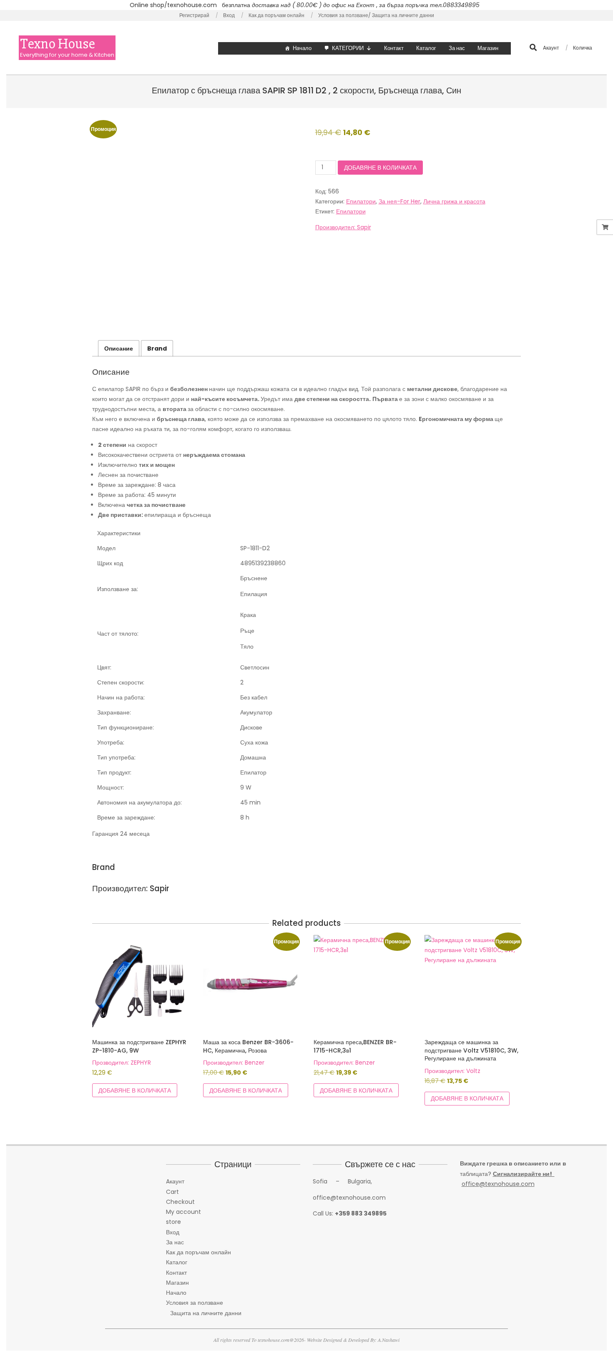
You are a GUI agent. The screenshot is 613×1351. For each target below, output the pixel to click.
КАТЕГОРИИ (348, 48)
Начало (302, 48)
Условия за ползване (194, 1302)
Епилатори (361, 201)
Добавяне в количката (380, 167)
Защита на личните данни (205, 1313)
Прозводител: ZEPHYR (121, 1062)
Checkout (180, 1202)
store (173, 1222)
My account (183, 1212)
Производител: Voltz (452, 1071)
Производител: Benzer (233, 1062)
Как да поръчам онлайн (198, 1252)
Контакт (394, 48)
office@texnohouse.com (498, 1184)
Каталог (426, 48)
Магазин (487, 48)
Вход (172, 1232)
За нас (457, 48)
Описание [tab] (118, 348)
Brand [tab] (157, 348)
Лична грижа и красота (454, 201)
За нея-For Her (399, 201)
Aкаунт (175, 1181)
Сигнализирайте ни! (524, 1174)
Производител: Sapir (343, 227)
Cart (172, 1192)
